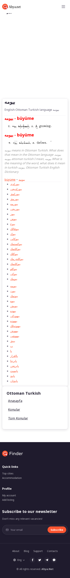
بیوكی (13, 274)
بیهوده (13, 321)
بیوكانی (14, 239)
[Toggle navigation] (63, 6)
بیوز (12, 214)
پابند (12, 376)
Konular (14, 409)
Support (38, 551)
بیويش (14, 306)
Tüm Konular (18, 418)
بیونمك (14, 296)
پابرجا (13, 361)
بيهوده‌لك (15, 326)
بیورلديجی (16, 189)
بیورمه (14, 204)
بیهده (13, 311)
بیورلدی (14, 184)
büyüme (9, 180)
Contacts (52, 551)
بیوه (12, 301)
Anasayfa (15, 401)
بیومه (22, 180)
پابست (14, 371)
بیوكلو (13, 269)
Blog (26, 551)
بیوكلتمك (15, 249)
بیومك (13, 279)
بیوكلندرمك (16, 259)
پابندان (14, 381)
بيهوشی (14, 336)
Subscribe (57, 529)
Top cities (7, 473)
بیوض (13, 219)
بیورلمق (15, 194)
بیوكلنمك (15, 264)
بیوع (12, 224)
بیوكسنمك (16, 244)
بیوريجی (15, 209)
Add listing (8, 499)
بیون (12, 291)
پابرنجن (14, 366)
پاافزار (14, 356)
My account (9, 495)
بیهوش (14, 331)
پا (11, 351)
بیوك (13, 234)
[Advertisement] (35, 62)
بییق (12, 341)
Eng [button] (19, 560)
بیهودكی (15, 316)
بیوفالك (14, 229)
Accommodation (12, 478)
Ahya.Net (47, 569)
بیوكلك (14, 254)
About (15, 551)
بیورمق (14, 199)
